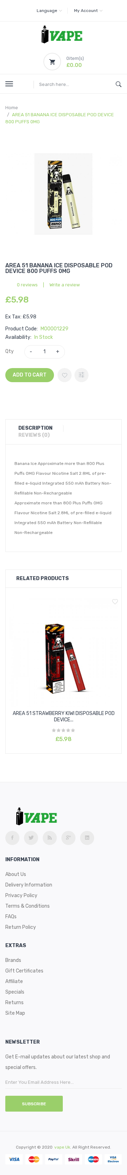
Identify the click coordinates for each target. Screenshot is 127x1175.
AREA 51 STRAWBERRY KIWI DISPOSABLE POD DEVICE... (64, 716)
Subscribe (34, 1103)
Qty (9, 351)
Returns (14, 1003)
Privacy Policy (21, 896)
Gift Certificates (24, 971)
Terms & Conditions (27, 906)
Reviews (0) (34, 435)
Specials (14, 992)
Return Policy (20, 927)
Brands (13, 960)
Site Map (15, 1013)
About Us (15, 874)
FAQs (11, 917)
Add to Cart (30, 375)
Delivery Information (28, 885)
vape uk (62, 1147)
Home (11, 107)
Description (35, 428)
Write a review (64, 284)
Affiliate (14, 981)
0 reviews (27, 284)
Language (47, 10)
